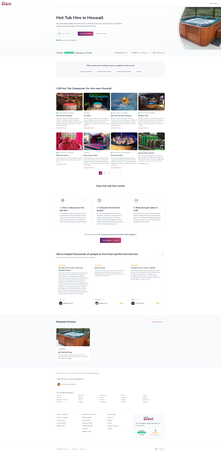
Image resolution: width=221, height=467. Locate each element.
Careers (109, 423)
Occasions (85, 429)
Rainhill (123, 400)
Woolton (145, 402)
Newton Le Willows (62, 400)
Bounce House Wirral (146, 153)
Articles (109, 420)
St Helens (59, 402)
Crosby (145, 395)
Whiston (123, 402)
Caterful (109, 429)
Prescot (80, 400)
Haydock (80, 397)
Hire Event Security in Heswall (68, 384)
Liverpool (123, 397)
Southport (145, 400)
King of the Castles (91, 155)
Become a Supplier (62, 417)
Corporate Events (87, 423)
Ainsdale (59, 395)
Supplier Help (61, 426)
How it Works (61, 420)
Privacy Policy (75, 449)
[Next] (163, 255)
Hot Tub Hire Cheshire (64, 116)
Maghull (145, 397)
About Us (110, 417)
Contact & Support (112, 426)
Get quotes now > (61, 128)
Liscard (102, 397)
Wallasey (80, 402)
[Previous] (157, 255)
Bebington (81, 395)
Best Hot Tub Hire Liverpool (121, 116)
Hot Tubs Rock (139, 303)
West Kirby (103, 402)
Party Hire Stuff (116, 155)
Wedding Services (87, 426)
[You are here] (57, 373)
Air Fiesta (87, 116)
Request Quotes (87, 417)
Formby (59, 397)
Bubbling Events (68, 303)
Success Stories (61, 423)
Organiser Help (86, 431)
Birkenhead (103, 395)
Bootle (123, 395)
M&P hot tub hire (62, 155)
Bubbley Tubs (143, 116)
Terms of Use (83, 449)
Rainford (102, 400)
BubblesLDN (103, 303)
